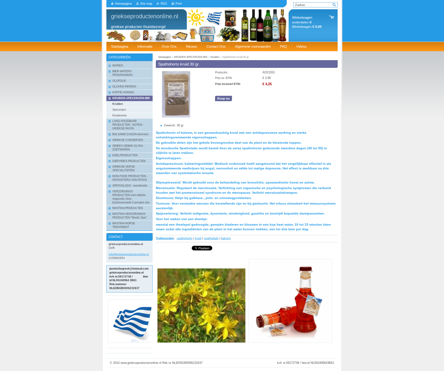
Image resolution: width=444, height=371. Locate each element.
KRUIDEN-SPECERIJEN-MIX (190, 57)
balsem (226, 238)
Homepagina (123, 3)
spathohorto (184, 238)
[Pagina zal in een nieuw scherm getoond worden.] (176, 116)
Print (179, 3)
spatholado (211, 238)
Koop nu (223, 98)
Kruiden (215, 57)
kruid (198, 238)
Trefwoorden (165, 238)
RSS (164, 3)
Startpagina (164, 57)
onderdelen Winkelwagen (307, 22)
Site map (146, 3)
